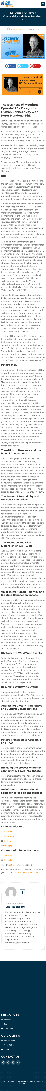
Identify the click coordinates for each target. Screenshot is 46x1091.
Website (8, 845)
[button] (43, 4)
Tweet (24, 66)
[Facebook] (3, 1062)
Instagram (9, 841)
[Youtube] (18, 1062)
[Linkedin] (13, 1062)
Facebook (9, 836)
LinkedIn (8, 831)
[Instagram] (8, 1062)
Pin (36, 66)
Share (12, 66)
